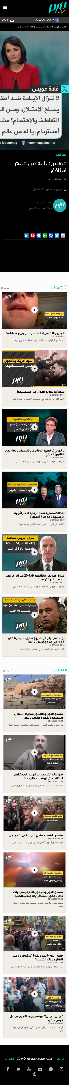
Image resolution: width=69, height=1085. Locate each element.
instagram (61, 1069)
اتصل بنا (9, 1058)
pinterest (34, 1074)
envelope (40, 1069)
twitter (18, 1069)
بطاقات (46, 27)
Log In (6, 20)
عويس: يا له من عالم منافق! (28, 27)
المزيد (7, 288)
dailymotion (51, 1068)
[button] (65, 190)
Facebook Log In (44, 20)
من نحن (59, 1058)
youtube (29, 1069)
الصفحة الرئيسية (59, 27)
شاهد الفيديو (34, 310)
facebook (8, 1069)
